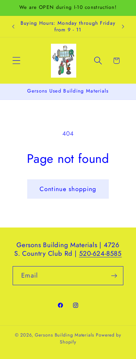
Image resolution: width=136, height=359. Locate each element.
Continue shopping (68, 188)
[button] (16, 61)
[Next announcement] (123, 27)
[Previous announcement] (13, 27)
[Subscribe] (114, 275)
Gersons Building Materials (64, 335)
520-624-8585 (100, 253)
